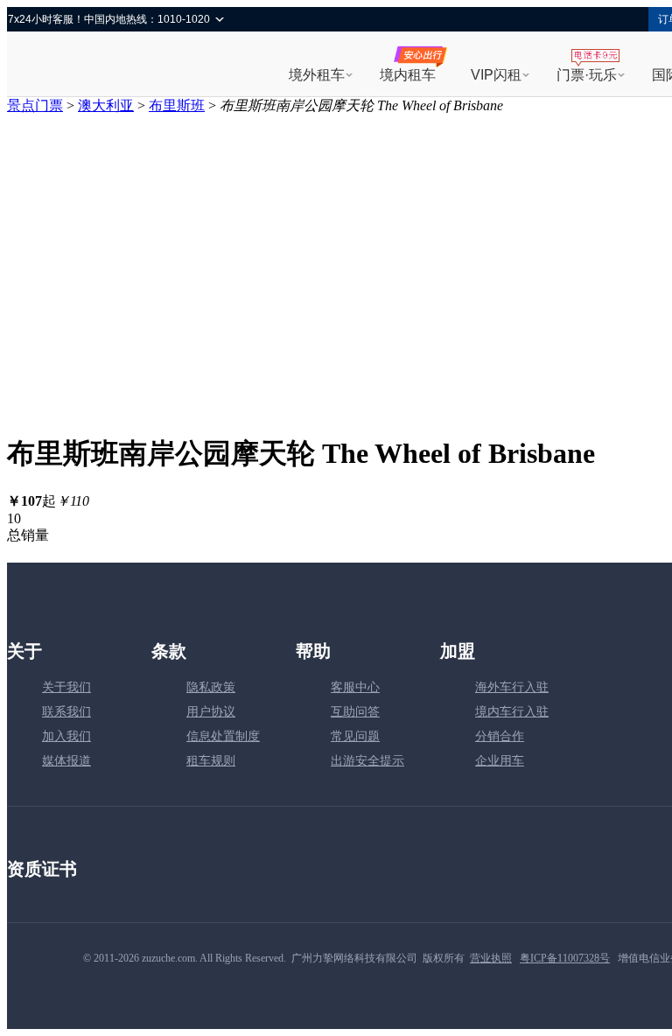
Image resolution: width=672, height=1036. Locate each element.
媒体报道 (66, 760)
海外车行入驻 (512, 687)
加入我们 (66, 736)
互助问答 (355, 711)
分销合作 (499, 736)
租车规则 (210, 760)
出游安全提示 (367, 760)
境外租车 (317, 74)
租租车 (69, 66)
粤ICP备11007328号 (565, 958)
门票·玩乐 (586, 74)
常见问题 (355, 736)
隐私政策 (210, 687)
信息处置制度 (223, 736)
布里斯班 (177, 105)
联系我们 (66, 711)
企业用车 (499, 760)
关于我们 (66, 687)
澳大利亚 (106, 105)
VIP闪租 (496, 74)
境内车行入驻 (512, 711)
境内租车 (408, 74)
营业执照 (491, 958)
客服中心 (355, 687)
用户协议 (210, 711)
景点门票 (35, 105)
